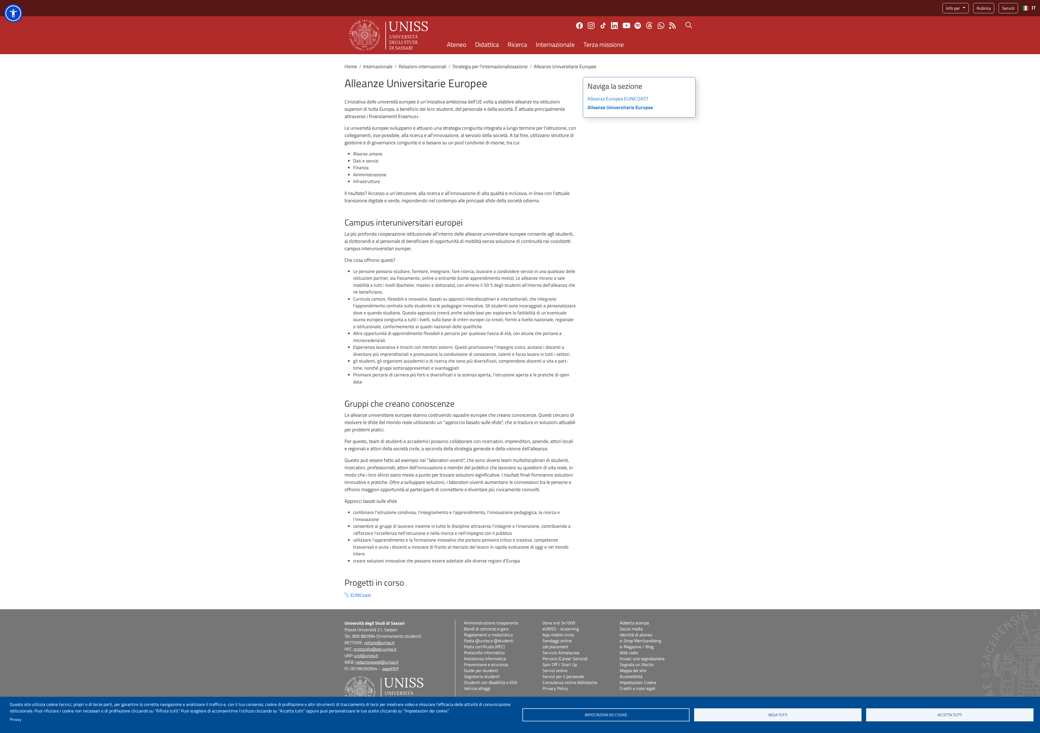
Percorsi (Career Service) (564, 659)
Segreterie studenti (482, 676)
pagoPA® (390, 668)
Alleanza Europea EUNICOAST (617, 99)
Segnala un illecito (637, 664)
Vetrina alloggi (477, 688)
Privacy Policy (555, 688)
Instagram (591, 25)
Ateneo (456, 44)
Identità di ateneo (636, 635)
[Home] (388, 35)
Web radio (629, 653)
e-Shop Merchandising (640, 641)
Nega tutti (777, 715)
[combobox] (1029, 8)
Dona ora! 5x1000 (558, 623)
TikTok (603, 25)
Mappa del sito (633, 670)
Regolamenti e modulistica (488, 635)
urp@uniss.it (366, 655)
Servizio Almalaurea (560, 653)
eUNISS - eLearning (560, 629)
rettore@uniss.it (379, 642)
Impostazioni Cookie (638, 682)
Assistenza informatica (485, 659)
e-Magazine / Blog (637, 647)
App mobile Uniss (558, 635)
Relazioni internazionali (422, 66)
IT (1034, 8)
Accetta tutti (950, 715)
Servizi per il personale (563, 676)
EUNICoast (360, 595)
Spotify (637, 25)
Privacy (15, 719)
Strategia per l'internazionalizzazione (490, 66)
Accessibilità (631, 676)
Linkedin (614, 25)
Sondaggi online (557, 641)
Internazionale (555, 44)
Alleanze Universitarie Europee (620, 108)
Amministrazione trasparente (491, 623)
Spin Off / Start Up (559, 664)
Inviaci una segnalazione (642, 659)
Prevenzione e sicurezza (486, 664)
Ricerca (517, 44)
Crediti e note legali (637, 688)
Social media (631, 629)
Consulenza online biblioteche (569, 682)
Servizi (1008, 8)
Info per (953, 8)
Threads (649, 25)
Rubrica (984, 8)
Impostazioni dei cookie (606, 715)
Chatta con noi (661, 25)
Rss (672, 25)
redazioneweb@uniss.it (376, 662)
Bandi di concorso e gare (486, 629)
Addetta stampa (634, 623)
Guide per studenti (481, 670)
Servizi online (554, 670)
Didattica (487, 44)
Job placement (555, 647)
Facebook (579, 25)
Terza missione (603, 44)
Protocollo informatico (484, 653)
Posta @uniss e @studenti (489, 641)
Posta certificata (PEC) (484, 647)
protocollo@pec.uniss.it (375, 649)
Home (350, 66)
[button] (13, 13)
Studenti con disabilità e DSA (490, 682)
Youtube (626, 25)
